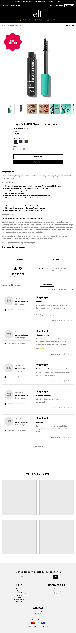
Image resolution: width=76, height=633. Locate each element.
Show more (37, 446)
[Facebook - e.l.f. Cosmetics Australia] (67, 26)
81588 (16, 131)
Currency (13, 5)
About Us (57, 589)
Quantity (15, 146)
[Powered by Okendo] (11, 285)
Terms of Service (19, 599)
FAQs (19, 597)
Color (18, 138)
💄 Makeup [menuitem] (38, 20)
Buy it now (38, 162)
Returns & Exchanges (19, 593)
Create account (59, 5)
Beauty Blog (57, 591)
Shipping (19, 591)
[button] (22, 128)
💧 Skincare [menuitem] (50, 20)
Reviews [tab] (20, 259)
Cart (70, 5)
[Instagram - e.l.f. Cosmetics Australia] (70, 26)
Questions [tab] (56, 259)
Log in (50, 5)
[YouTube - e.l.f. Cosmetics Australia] (73, 26)
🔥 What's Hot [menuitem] (25, 20)
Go (56, 576)
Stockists (56, 593)
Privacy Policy (19, 601)
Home (3, 25)
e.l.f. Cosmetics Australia (40, 627)
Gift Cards (38, 614)
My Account (38, 612)
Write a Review (47, 285)
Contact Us (19, 589)
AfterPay (19, 595)
